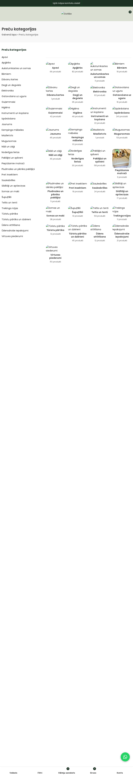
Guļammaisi (8, 102)
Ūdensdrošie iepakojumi (15, 230)
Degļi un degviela (11, 85)
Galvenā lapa (9, 34)
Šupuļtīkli (6, 197)
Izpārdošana (8, 118)
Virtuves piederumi (12, 236)
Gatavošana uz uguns (14, 96)
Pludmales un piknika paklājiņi (18, 169)
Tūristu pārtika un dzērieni (16, 219)
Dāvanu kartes (10, 79)
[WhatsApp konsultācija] (125, 756)
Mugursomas (9, 141)
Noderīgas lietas (10, 152)
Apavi (5, 57)
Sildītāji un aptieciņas (13, 185)
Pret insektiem (10, 174)
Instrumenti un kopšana (15, 113)
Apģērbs (6, 62)
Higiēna (6, 107)
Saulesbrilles (8, 180)
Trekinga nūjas (10, 208)
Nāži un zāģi (8, 146)
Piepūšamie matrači (13, 163)
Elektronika (8, 90)
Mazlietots (7, 135)
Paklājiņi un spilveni (12, 157)
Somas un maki (10, 191)
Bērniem (6, 74)
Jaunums (7, 124)
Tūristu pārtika (10, 213)
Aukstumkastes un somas (16, 68)
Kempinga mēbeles (13, 130)
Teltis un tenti (9, 202)
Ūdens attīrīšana (11, 225)
